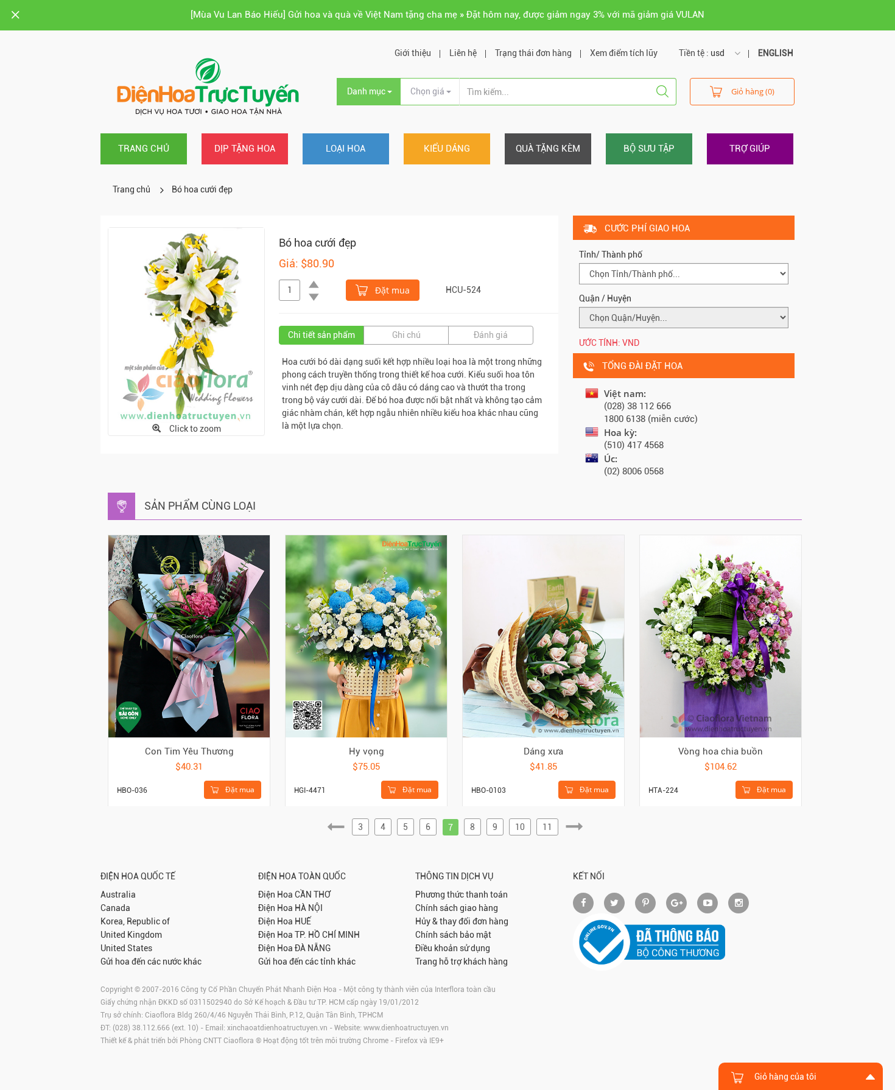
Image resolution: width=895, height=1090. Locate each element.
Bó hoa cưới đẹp (202, 189)
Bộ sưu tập (649, 148)
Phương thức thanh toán (461, 894)
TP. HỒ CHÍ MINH (327, 935)
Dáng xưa (543, 751)
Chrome (375, 1040)
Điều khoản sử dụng (452, 948)
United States (126, 948)
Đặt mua (391, 290)
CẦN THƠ (313, 894)
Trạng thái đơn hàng (533, 53)
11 (547, 827)
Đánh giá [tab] (491, 335)
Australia (118, 894)
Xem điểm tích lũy (624, 53)
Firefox (406, 1040)
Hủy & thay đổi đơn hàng (461, 921)
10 (520, 827)
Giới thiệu (413, 53)
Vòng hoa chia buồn (720, 751)
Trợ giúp (749, 148)
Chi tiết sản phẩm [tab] (321, 335)
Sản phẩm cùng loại (200, 505)
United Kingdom (131, 935)
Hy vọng (366, 751)
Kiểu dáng (447, 148)
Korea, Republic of (135, 921)
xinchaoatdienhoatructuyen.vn (277, 1028)
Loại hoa (345, 148)
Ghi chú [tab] (406, 335)
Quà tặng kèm (548, 148)
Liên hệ (463, 53)
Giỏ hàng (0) (752, 91)
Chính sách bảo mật (453, 935)
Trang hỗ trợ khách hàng (461, 961)
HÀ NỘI (309, 908)
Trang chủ (143, 148)
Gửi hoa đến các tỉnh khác (307, 961)
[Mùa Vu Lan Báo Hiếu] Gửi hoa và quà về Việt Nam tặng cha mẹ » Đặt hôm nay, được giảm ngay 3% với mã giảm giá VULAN (447, 14)
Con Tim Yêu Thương (189, 751)
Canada (115, 908)
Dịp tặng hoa (244, 148)
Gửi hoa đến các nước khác (151, 961)
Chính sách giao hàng (456, 908)
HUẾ (303, 921)
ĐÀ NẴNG (313, 948)
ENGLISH (775, 53)
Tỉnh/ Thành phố (610, 254)
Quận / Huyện (605, 298)
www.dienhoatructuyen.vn (406, 1028)
